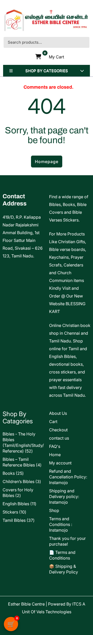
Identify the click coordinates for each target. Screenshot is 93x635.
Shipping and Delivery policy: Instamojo (64, 496)
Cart (53, 421)
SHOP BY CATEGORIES (46, 70)
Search (86, 42)
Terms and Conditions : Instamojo (60, 524)
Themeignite (73, 619)
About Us (58, 413)
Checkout (58, 429)
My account (60, 462)
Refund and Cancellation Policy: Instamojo (68, 477)
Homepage (46, 161)
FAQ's (54, 446)
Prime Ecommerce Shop (30, 619)
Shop (54, 510)
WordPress (58, 627)
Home (55, 454)
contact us (59, 438)
